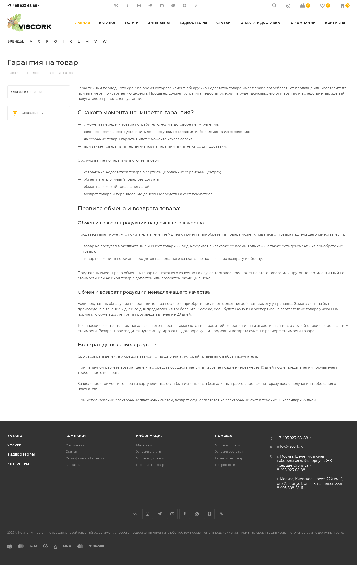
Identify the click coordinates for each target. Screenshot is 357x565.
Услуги (14, 445)
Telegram (160, 514)
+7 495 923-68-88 (22, 5)
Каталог (15, 436)
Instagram (147, 514)
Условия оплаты (148, 451)
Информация (149, 436)
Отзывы (71, 451)
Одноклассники (184, 514)
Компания (76, 436)
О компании (75, 445)
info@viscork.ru (290, 446)
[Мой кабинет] (288, 6)
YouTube (172, 514)
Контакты (73, 465)
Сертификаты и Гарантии (85, 458)
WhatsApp (197, 514)
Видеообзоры (21, 454)
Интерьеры (18, 464)
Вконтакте (135, 514)
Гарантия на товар (150, 465)
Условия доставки (150, 458)
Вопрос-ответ (226, 465)
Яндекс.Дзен (209, 514)
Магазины (144, 445)
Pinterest (222, 514)
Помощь (223, 436)
